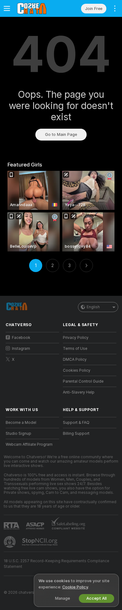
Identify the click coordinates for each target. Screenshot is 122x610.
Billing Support (76, 433)
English (93, 307)
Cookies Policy (76, 370)
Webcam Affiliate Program (29, 444)
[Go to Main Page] (37, 8)
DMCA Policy (75, 359)
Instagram (21, 348)
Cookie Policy (75, 587)
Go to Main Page (61, 134)
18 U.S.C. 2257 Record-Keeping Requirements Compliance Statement (56, 564)
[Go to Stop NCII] (40, 542)
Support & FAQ (76, 422)
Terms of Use (75, 348)
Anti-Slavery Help (78, 392)
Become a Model (21, 422)
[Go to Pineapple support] (10, 542)
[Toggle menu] (7, 8)
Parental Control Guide (83, 381)
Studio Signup (18, 433)
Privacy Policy (76, 337)
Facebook (21, 337)
